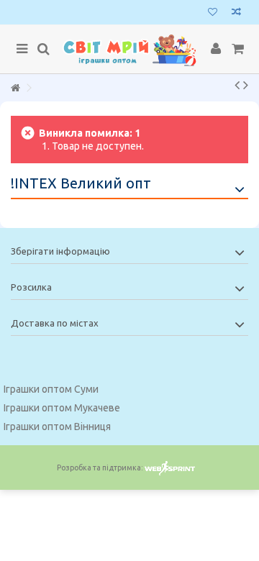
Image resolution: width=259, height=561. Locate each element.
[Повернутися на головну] (15, 88)
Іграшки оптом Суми (51, 389)
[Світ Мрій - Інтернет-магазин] (129, 49)
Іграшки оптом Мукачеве (62, 408)
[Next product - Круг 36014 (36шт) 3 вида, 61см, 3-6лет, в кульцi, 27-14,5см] (245, 85)
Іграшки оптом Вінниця (57, 426)
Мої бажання (212, 13)
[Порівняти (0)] (236, 13)
